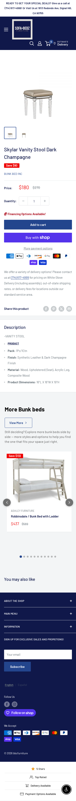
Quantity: (10, 201)
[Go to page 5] (34, 557)
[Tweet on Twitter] (61, 309)
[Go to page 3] (28, 557)
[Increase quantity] (45, 201)
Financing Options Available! (26, 214)
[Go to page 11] (55, 557)
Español (22, 684)
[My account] (40, 43)
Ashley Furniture (22, 510)
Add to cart (38, 224)
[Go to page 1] (21, 556)
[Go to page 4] (31, 557)
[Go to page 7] (41, 557)
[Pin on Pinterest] (54, 309)
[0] (47, 43)
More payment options (38, 248)
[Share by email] (69, 309)
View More (16, 423)
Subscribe (17, 666)
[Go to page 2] (24, 557)
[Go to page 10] (52, 557)
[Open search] (32, 43)
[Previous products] (7, 502)
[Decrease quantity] (23, 201)
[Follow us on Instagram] (14, 704)
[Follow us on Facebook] (7, 704)
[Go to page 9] (48, 557)
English (9, 684)
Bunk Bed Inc (13, 173)
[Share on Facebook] (46, 309)
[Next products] (69, 502)
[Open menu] (6, 29)
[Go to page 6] (38, 557)
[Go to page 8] (45, 557)
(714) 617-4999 (20, 277)
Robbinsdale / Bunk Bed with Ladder (35, 516)
